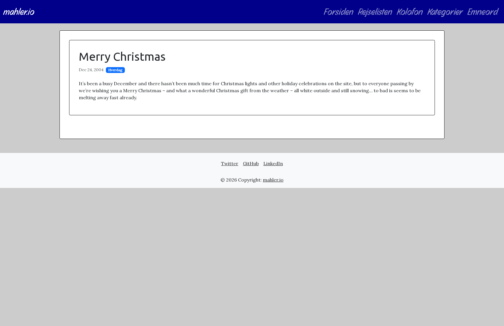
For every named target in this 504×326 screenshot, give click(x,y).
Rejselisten (375, 12)
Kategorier (445, 12)
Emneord (483, 12)
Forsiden (339, 12)
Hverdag (115, 70)
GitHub (251, 163)
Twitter (229, 163)
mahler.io (19, 12)
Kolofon (410, 12)
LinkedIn (273, 163)
